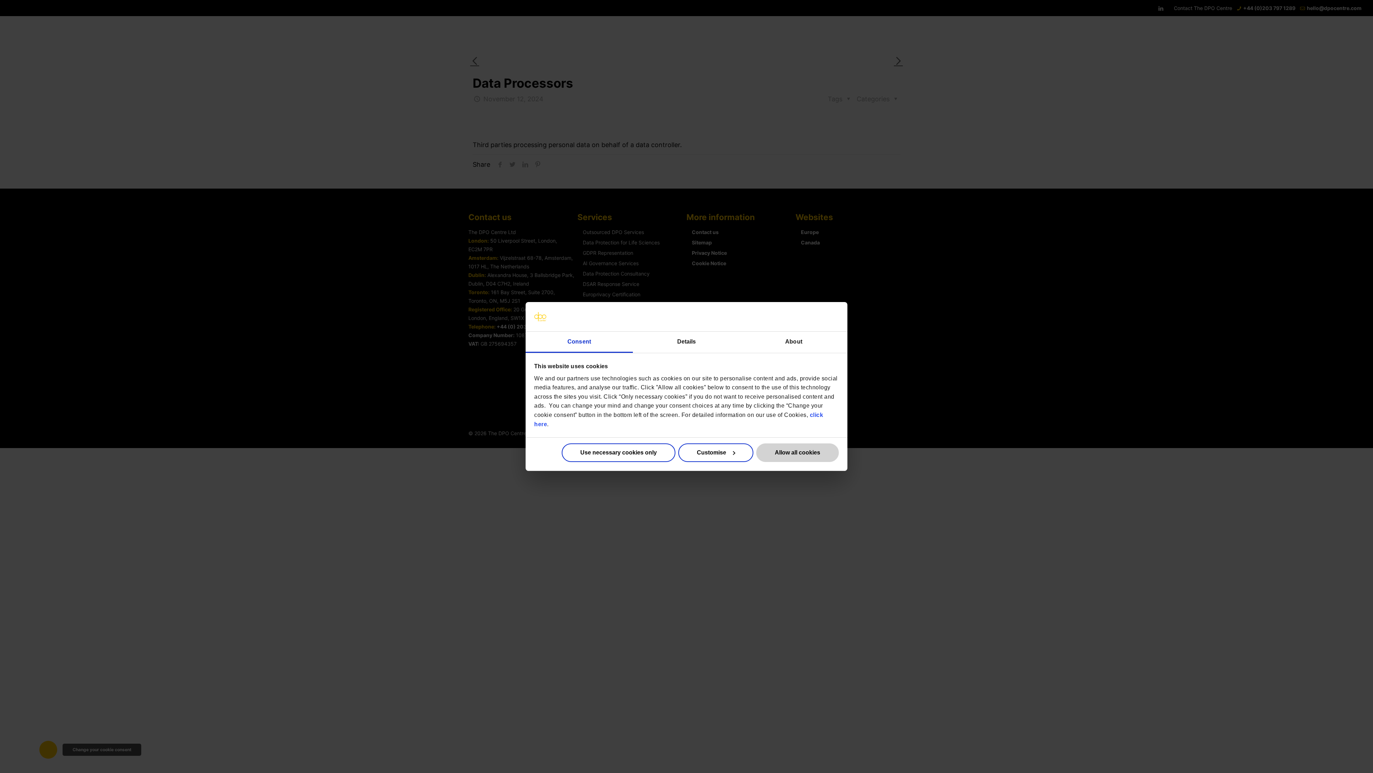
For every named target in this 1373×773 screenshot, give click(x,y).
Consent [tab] (579, 342)
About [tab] (793, 342)
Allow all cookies (797, 452)
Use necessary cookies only (618, 452)
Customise (711, 452)
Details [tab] (686, 342)
